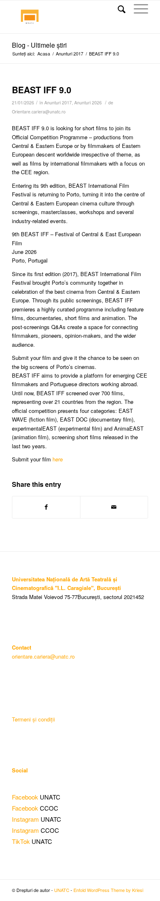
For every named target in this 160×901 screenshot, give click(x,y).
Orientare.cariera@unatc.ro (39, 111)
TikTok (21, 841)
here (58, 459)
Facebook (25, 797)
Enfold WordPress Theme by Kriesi (108, 890)
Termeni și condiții (33, 719)
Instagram (25, 819)
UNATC (61, 890)
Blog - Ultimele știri (39, 45)
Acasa (43, 54)
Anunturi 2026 (88, 102)
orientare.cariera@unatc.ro (43, 656)
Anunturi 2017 (69, 54)
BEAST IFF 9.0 (43, 89)
